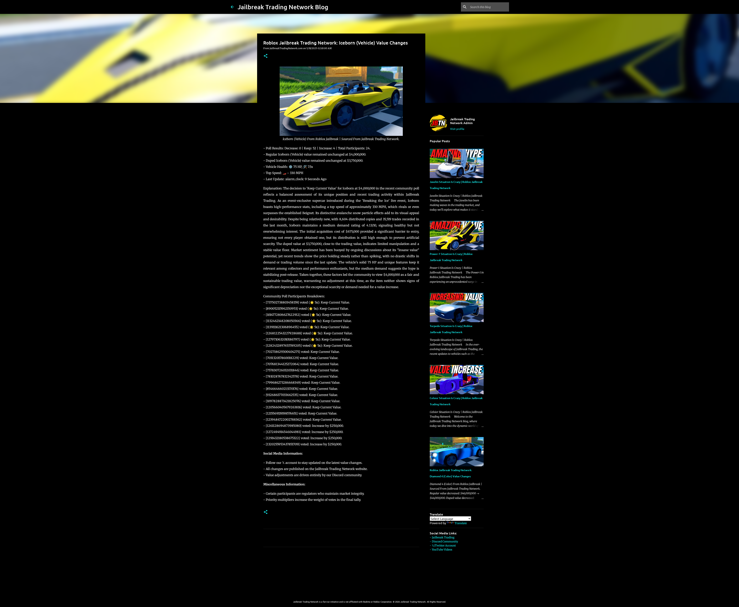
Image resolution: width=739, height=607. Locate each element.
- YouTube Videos (441, 549)
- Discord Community (444, 541)
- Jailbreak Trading (442, 537)
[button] (265, 56)
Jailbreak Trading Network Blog (283, 7)
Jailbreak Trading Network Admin (462, 121)
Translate (461, 523)
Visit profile (457, 128)
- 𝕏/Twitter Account (443, 545)
